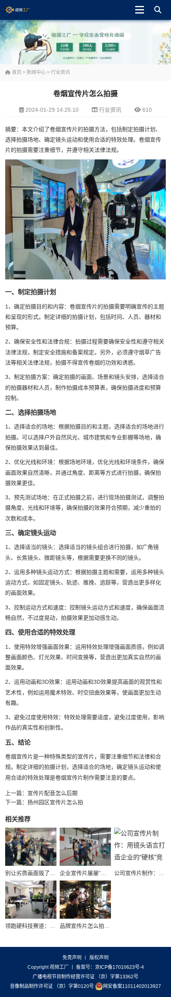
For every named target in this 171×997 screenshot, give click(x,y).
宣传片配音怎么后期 (52, 793)
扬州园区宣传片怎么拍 (55, 802)
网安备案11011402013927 (132, 986)
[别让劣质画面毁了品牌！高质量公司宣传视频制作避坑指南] (30, 847)
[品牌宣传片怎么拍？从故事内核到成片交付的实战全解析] (85, 900)
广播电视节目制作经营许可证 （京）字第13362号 (85, 977)
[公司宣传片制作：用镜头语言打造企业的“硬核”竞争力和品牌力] (139, 847)
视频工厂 (24, 10)
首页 (16, 72)
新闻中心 (36, 72)
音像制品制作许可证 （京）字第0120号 (52, 986)
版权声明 (99, 957)
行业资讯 (60, 72)
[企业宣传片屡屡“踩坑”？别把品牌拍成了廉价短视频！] (85, 847)
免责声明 (72, 957)
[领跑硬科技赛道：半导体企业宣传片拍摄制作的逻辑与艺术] (30, 900)
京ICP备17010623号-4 (119, 967)
